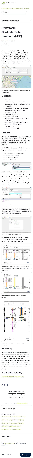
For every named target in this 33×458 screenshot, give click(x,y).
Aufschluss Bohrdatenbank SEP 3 (11, 426)
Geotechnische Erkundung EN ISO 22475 (13, 416)
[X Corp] (5, 385)
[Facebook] (2, 385)
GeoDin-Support (5, 8)
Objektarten (26, 8)
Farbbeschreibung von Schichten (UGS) (13, 376)
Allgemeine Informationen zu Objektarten (13, 423)
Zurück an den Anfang (8, 408)
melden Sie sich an (9, 443)
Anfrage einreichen (22, 403)
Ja (12, 394)
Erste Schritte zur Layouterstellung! (11, 429)
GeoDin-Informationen (16, 8)
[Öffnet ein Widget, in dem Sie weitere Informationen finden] (25, 455)
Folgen (5, 44)
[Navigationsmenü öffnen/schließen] (28, 3)
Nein (21, 394)
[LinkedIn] (7, 385)
